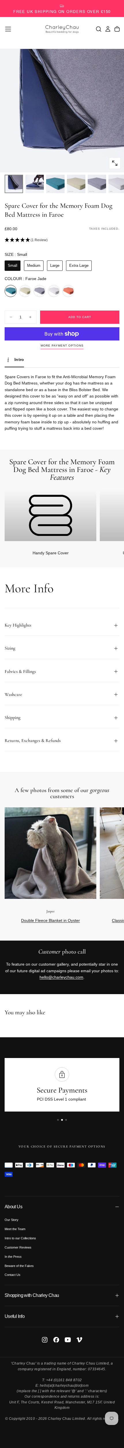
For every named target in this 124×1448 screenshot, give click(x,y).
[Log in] (107, 29)
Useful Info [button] (15, 1316)
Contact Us (12, 1274)
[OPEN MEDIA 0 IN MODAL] (114, 163)
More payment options (62, 345)
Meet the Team (15, 1229)
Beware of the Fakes (19, 1266)
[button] (8, 29)
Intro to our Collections (20, 1238)
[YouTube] (67, 1339)
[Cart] (117, 29)
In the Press (13, 1256)
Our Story (11, 1219)
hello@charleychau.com (61, 977)
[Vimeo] (79, 1339)
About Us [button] (13, 1206)
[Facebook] (56, 1339)
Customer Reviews (18, 1247)
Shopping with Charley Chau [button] (32, 1295)
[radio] (12, 265)
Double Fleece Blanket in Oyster (50, 920)
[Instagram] (44, 1339)
